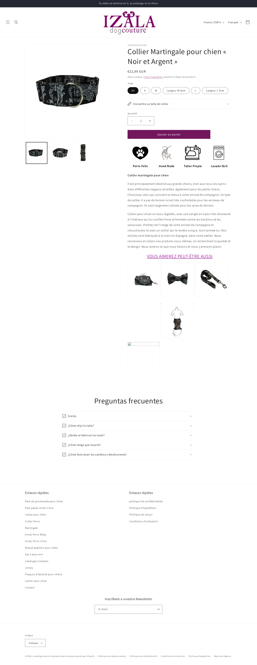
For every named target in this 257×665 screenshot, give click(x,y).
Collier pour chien (36, 581)
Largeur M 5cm (176, 90)
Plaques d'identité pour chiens (43, 574)
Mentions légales (222, 656)
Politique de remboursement (112, 656)
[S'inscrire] (158, 609)
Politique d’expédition (200, 656)
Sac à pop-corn (34, 554)
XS (133, 90)
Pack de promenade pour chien (44, 501)
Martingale (31, 528)
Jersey (29, 567)
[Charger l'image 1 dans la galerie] (36, 153)
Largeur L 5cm (215, 90)
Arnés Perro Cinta (35, 541)
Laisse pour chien (35, 514)
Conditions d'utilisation (143, 521)
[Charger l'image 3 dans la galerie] (83, 153)
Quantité (132, 113)
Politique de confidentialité (143, 656)
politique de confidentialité (146, 501)
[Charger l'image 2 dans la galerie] (59, 153)
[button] (8, 22)
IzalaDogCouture (41, 656)
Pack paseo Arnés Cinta (39, 508)
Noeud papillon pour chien (41, 547)
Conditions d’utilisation (173, 656)
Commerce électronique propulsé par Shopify (72, 656)
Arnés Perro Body (35, 534)
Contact (30, 587)
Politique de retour (141, 514)
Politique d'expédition (142, 508)
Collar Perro (32, 521)
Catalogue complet (36, 561)
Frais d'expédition (153, 76)
